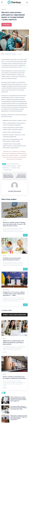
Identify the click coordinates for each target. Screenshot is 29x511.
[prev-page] (2, 393)
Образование (6, 289)
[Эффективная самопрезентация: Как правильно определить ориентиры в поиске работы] (14, 328)
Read (25, 235)
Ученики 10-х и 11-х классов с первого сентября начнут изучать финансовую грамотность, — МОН (14, 293)
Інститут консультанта (13, 163)
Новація (19, 165)
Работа (4, 9)
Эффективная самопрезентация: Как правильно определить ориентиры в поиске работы (13, 342)
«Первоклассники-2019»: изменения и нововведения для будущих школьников (8, 176)
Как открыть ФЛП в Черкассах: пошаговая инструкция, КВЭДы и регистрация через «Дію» (18, 408)
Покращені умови (15, 167)
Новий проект (6, 167)
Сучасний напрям (7, 169)
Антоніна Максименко (10, 54)
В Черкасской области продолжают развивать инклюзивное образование (21, 176)
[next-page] (4, 393)
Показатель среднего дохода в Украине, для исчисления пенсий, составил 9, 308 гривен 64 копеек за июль (14, 224)
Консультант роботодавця (9, 165)
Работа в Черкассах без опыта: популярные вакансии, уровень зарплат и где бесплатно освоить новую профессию (18, 398)
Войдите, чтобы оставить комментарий (14, 314)
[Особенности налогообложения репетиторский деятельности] (14, 246)
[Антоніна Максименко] (2, 54)
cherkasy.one (25, 67)
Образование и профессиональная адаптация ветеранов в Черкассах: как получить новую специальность (18, 417)
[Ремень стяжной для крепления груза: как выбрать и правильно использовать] (14, 364)
